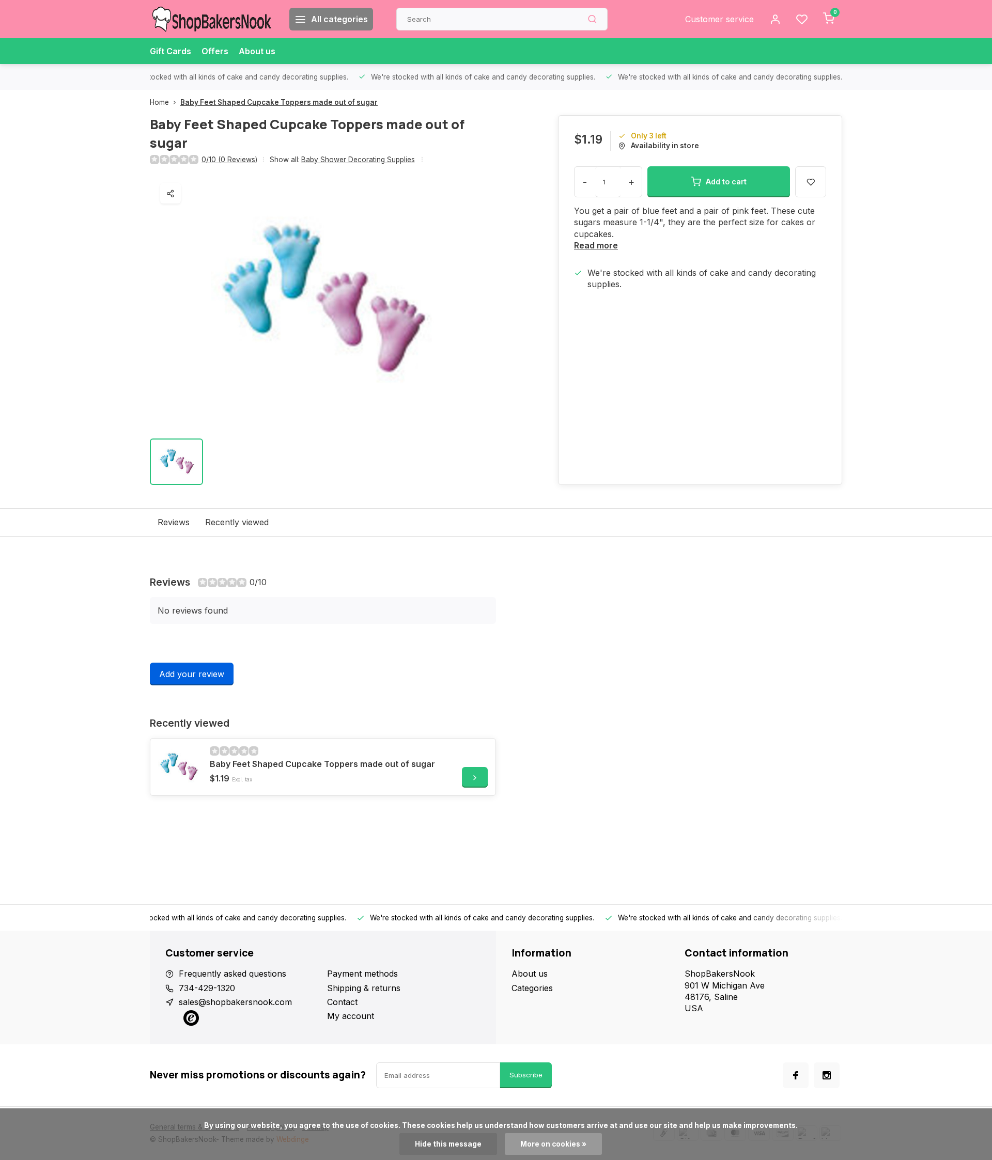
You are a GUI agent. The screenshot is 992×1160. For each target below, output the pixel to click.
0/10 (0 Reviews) (229, 159)
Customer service (719, 19)
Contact (342, 1002)
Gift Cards (170, 51)
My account (350, 1016)
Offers (215, 51)
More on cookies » (553, 1144)
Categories (532, 988)
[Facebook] (796, 1075)
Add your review (191, 674)
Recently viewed (237, 522)
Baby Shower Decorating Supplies (358, 159)
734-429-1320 (207, 988)
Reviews (174, 522)
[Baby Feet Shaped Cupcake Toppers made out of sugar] (178, 767)
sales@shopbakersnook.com (235, 1002)
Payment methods (362, 973)
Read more (596, 245)
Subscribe (525, 1075)
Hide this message (448, 1144)
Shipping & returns (363, 988)
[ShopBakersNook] (212, 19)
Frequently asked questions (232, 973)
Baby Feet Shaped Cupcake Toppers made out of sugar (279, 102)
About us (257, 51)
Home (159, 102)
